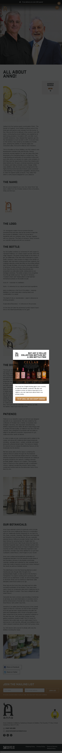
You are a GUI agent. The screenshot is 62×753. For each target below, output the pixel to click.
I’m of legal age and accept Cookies (31, 399)
